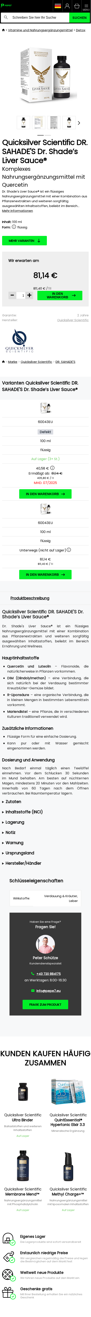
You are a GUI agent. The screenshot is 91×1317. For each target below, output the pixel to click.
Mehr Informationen (17, 210)
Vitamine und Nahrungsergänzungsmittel (40, 30)
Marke (12, 362)
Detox (80, 30)
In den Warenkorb (57, 295)
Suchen (79, 17)
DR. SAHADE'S (65, 362)
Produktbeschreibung (30, 598)
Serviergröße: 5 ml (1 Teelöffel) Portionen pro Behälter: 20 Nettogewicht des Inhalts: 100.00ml (44, 802)
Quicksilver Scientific (73, 320)
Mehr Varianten (21, 240)
